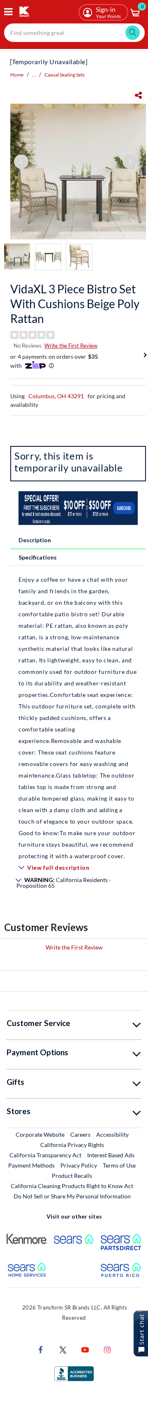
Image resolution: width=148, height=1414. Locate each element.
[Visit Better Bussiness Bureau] (74, 1373)
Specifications (37, 557)
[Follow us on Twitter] (63, 1349)
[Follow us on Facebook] (40, 1349)
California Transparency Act (45, 1155)
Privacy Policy (78, 1165)
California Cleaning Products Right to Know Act (72, 1185)
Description (34, 539)
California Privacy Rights (72, 1144)
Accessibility (112, 1134)
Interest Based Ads (110, 1155)
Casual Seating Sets (64, 75)
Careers (80, 1134)
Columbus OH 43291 (56, 395)
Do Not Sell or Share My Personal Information (72, 1196)
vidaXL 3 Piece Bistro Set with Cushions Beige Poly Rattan (74, 303)
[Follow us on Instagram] (107, 1349)
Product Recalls (72, 1175)
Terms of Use (119, 1165)
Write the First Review (70, 345)
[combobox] (74, 32)
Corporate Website (40, 1134)
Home (16, 75)
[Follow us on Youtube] (85, 1349)
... (34, 75)
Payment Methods (31, 1165)
